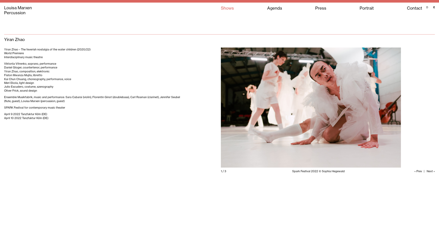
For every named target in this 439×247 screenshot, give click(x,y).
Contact (414, 8)
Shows (227, 8)
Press (320, 8)
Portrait (367, 8)
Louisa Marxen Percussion (18, 10)
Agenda (274, 8)
